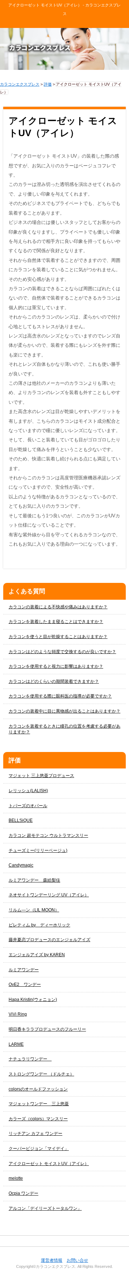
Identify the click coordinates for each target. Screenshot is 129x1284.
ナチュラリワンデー (30, 1059)
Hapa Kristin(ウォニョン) (33, 999)
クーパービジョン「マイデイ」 (39, 1148)
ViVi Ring (18, 1014)
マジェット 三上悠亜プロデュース (41, 775)
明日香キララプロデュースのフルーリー (47, 1029)
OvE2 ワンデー (25, 984)
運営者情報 (51, 1260)
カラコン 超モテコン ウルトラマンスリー (48, 835)
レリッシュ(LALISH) (28, 790)
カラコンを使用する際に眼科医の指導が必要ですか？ (60, 696)
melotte (16, 1178)
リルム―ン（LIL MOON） (34, 909)
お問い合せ (77, 1260)
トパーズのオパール (28, 805)
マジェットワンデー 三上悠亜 (39, 1103)
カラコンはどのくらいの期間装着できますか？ (54, 681)
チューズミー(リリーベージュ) (38, 850)
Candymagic (21, 865)
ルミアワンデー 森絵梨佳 (34, 880)
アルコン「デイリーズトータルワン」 (45, 1208)
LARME (16, 1044)
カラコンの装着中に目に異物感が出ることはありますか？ (64, 711)
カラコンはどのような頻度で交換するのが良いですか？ (62, 651)
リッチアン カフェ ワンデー (35, 1133)
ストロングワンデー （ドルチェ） (41, 1074)
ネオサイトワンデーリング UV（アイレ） (49, 894)
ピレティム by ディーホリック (39, 925)
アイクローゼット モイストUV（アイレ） (49, 1163)
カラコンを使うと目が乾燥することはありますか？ (58, 636)
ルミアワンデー (24, 969)
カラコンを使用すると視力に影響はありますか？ (56, 666)
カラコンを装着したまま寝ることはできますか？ (56, 621)
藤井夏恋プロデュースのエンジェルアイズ (49, 939)
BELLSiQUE (21, 820)
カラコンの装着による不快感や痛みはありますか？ (58, 606)
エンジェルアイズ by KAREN (37, 954)
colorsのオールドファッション (38, 1089)
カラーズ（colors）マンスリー (38, 1118)
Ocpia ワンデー (23, 1193)
